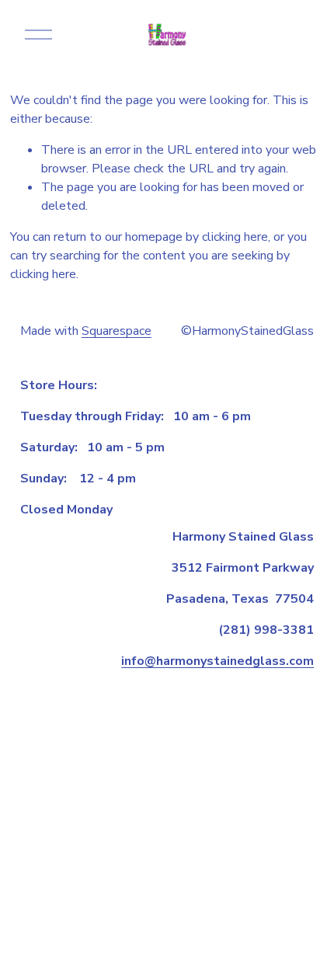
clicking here (235, 236)
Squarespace (116, 330)
